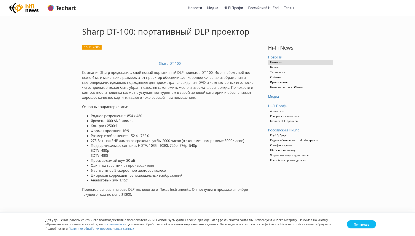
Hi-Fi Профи (233, 8)
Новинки (276, 62)
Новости (195, 8)
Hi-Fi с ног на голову (282, 150)
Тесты (289, 8)
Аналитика (277, 111)
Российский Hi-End (263, 8)
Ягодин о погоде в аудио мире (289, 155)
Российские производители (288, 160)
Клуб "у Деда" (278, 135)
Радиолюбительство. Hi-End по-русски (294, 140)
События (275, 77)
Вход (405, 10)
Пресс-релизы (279, 82)
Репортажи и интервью (285, 116)
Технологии (277, 72)
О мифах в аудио (281, 145)
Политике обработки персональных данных (101, 228)
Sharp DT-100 (170, 63)
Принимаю (361, 224)
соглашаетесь (114, 224)
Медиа (212, 8)
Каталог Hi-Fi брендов (284, 121)
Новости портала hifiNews (286, 87)
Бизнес (274, 67)
